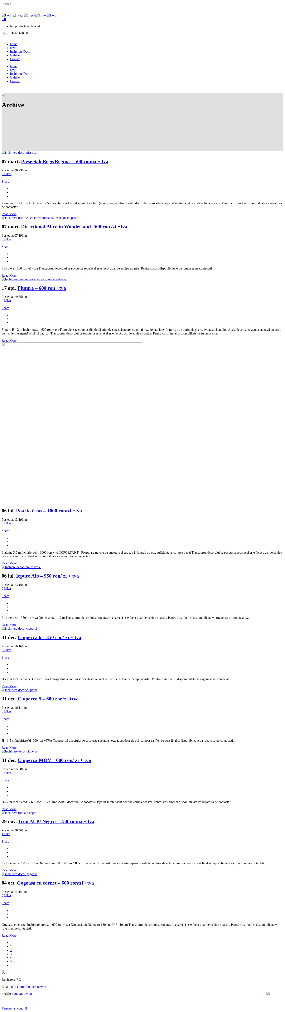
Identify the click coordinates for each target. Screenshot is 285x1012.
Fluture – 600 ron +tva (42, 288)
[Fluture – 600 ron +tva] (34, 279)
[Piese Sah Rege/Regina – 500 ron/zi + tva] (20, 152)
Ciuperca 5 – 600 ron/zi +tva (48, 698)
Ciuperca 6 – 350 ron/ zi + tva (49, 637)
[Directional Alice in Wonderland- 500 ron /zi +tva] (40, 218)
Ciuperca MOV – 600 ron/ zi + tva (54, 760)
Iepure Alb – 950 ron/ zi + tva (47, 576)
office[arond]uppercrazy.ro (28, 986)
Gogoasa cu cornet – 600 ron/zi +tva (55, 883)
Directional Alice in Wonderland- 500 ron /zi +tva (74, 226)
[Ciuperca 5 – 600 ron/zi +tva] (19, 690)
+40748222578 (22, 994)
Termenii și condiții (14, 1008)
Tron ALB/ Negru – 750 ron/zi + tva (56, 821)
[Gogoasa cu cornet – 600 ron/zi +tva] (19, 874)
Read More (9, 214)
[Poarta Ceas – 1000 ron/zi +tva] (72, 502)
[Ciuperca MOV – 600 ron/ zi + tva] (20, 751)
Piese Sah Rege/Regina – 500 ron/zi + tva (64, 161)
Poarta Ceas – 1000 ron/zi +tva (49, 510)
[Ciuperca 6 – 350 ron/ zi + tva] (19, 628)
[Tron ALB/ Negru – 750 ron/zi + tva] (19, 813)
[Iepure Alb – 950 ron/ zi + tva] (21, 567)
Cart (5, 33)
